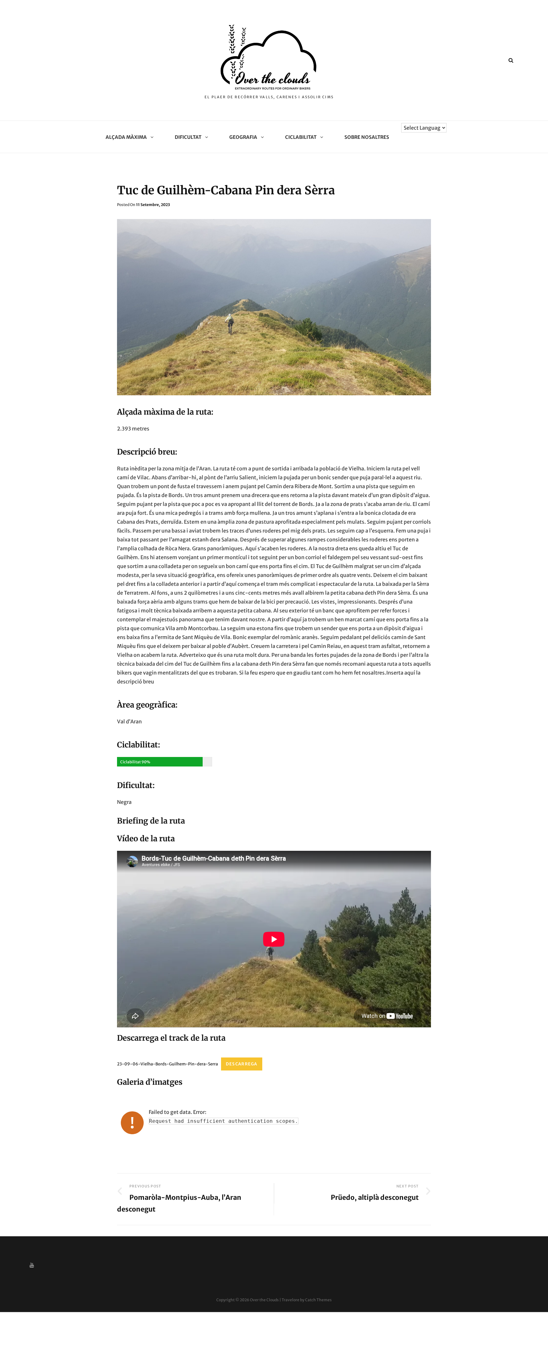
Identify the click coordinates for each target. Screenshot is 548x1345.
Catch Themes (318, 1299)
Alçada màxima (126, 137)
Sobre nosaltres (366, 137)
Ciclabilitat (300, 137)
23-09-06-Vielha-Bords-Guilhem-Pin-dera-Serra (167, 1063)
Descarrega (242, 1064)
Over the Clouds (264, 1299)
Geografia (243, 137)
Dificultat (188, 137)
